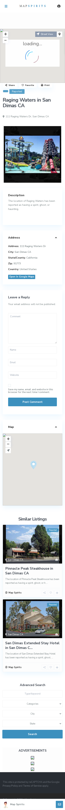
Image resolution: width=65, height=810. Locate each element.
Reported (17, 91)
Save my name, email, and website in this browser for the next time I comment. (30, 391)
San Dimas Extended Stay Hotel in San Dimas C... (32, 645)
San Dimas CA (40, 116)
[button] (40, 471)
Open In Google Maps (21, 276)
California (31, 257)
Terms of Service (32, 785)
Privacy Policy (10, 785)
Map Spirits (17, 804)
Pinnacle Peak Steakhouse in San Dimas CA (29, 571)
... (47, 583)
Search (32, 734)
